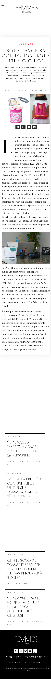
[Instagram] (16, 651)
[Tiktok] (35, 651)
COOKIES (37, 662)
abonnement (13, 657)
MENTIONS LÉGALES (19, 662)
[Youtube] (30, 651)
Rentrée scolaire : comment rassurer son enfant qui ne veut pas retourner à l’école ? (24, 569)
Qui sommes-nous (35, 657)
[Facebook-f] (21, 651)
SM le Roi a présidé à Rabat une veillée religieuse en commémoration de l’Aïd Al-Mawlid (24, 487)
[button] (17, 127)
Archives (26, 44)
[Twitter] (25, 651)
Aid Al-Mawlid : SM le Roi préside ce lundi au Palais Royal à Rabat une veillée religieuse (23, 607)
